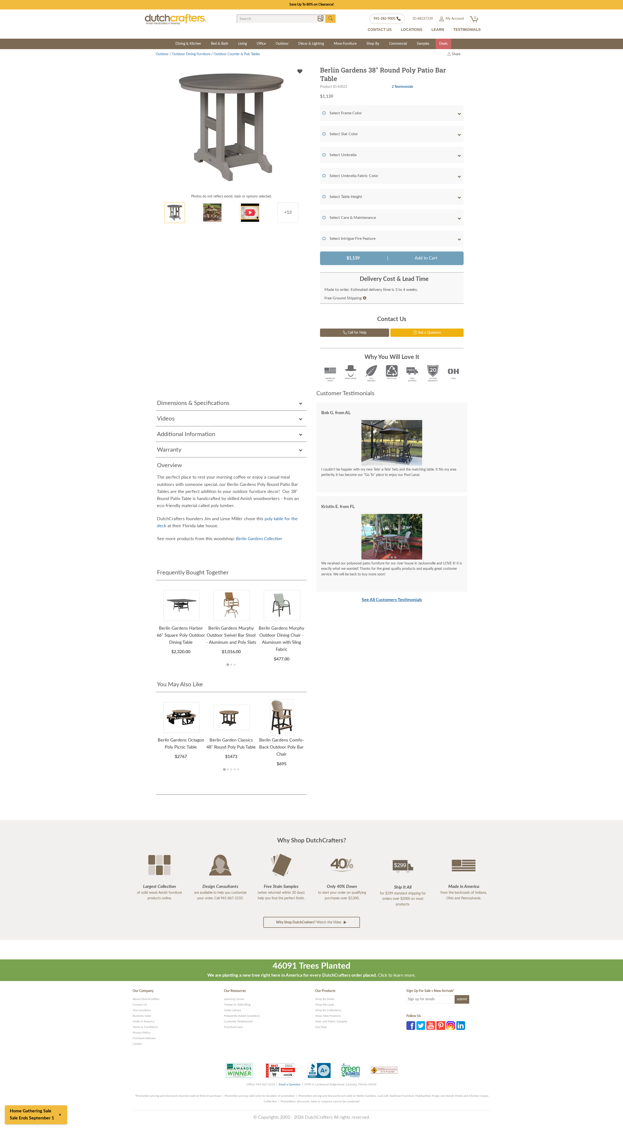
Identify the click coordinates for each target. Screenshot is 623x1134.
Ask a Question (429, 332)
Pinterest (440, 1025)
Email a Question (290, 1084)
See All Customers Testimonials (392, 600)
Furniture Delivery (144, 1038)
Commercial (398, 43)
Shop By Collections (328, 1010)
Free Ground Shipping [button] (343, 298)
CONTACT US (380, 29)
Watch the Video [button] (309, 922)
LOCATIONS (411, 29)
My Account (454, 18)
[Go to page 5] (238, 769)
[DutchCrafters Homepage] (175, 18)
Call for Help (356, 332)
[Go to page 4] (235, 769)
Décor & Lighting (311, 43)
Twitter (420, 1025)
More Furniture (345, 43)
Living (242, 43)
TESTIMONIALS (467, 29)
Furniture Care (233, 1027)
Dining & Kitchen (188, 43)
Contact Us (140, 1004)
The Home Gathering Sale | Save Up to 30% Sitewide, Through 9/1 (312, 4)
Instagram (450, 1025)
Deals (443, 43)
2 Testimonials (402, 87)
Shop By (372, 43)
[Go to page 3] (235, 665)
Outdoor (282, 43)
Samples (423, 43)
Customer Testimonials (238, 1021)
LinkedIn (460, 1025)
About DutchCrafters (146, 999)
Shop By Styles (324, 999)
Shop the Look (324, 1004)
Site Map (321, 1027)
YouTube (430, 1025)
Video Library (232, 1010)
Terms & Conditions (145, 1027)
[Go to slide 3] (395, 557)
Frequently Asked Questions (242, 1015)
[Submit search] (330, 18)
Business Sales (142, 1015)
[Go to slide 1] (388, 557)
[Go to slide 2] (392, 557)
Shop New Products (328, 1015)
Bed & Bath (219, 43)
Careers (137, 1043)
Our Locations (142, 1010)
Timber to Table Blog (237, 1004)
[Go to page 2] (231, 665)
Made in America (143, 1021)
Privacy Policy (141, 1032)
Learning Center (234, 999)
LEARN (437, 29)
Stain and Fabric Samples (331, 1021)
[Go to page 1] (227, 664)
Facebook (410, 1025)
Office (261, 43)
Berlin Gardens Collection (259, 539)
